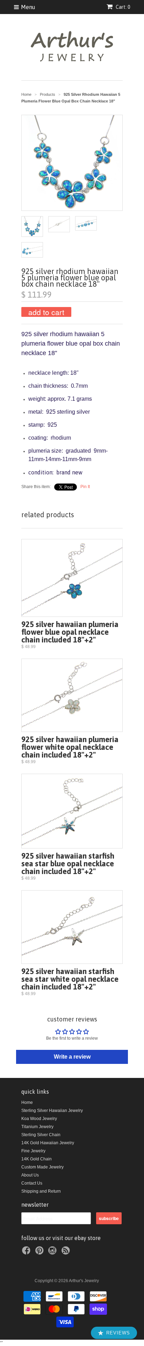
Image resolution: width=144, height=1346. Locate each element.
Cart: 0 (122, 7)
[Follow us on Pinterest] (40, 1252)
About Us (30, 1175)
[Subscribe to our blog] (67, 1252)
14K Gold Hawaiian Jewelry (47, 1142)
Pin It (85, 486)
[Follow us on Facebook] (27, 1252)
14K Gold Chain (36, 1159)
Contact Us (31, 1183)
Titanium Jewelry (37, 1126)
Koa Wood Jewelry (39, 1118)
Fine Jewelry (33, 1150)
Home (27, 1102)
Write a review (72, 1057)
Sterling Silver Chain (40, 1134)
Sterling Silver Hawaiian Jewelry (52, 1110)
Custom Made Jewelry (42, 1167)
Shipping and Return (41, 1191)
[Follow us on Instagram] (53, 1252)
